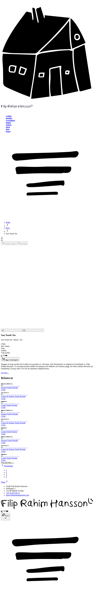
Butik (8, 222)
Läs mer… (5, 373)
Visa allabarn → (7, 462)
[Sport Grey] (10, 383)
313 (3, 390)
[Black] (2, 383)
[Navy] (8, 383)
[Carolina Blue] (4, 383)
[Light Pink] (6, 383)
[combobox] (5, 516)
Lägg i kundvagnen (11, 360)
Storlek (3, 351)
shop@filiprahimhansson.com (17, 495)
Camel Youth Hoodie (9, 405)
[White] (12, 383)
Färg (3, 348)
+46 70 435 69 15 (13, 493)
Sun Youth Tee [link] (11, 234)
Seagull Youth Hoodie (9, 388)
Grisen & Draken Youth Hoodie (13, 396)
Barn (8, 228)
